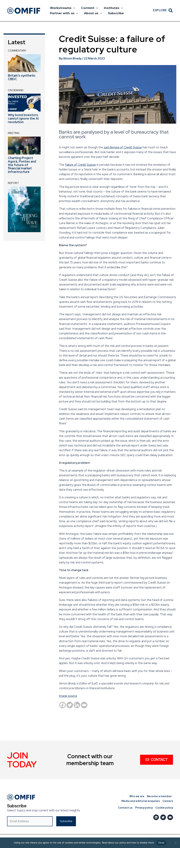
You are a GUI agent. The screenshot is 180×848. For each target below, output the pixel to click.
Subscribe (116, 13)
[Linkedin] (77, 705)
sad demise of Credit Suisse (123, 147)
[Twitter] (69, 705)
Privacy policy (144, 807)
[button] (73, 8)
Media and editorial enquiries (140, 801)
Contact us (125, 807)
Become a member (159, 796)
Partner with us (62, 13)
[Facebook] (62, 705)
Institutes (111, 8)
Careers (167, 801)
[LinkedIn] (156, 817)
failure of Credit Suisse (80, 165)
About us (91, 13)
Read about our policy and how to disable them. (128, 842)
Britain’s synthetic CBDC (22, 77)
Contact (159, 759)
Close (161, 842)
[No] (175, 842)
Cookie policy (164, 807)
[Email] (84, 705)
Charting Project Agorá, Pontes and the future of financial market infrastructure (22, 165)
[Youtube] (170, 817)
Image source (68, 696)
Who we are (136, 796)
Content (87, 8)
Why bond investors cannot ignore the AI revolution (23, 118)
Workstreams (61, 8)
